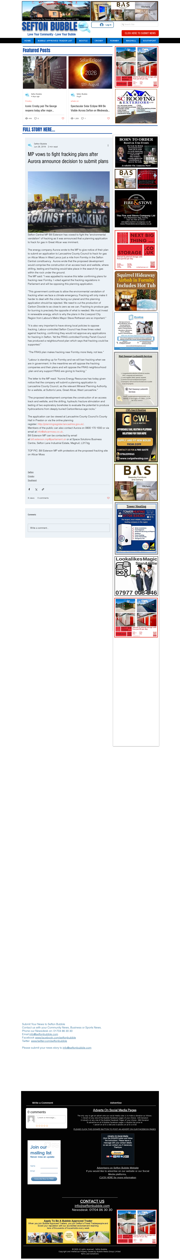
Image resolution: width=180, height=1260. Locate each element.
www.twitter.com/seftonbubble (49, 1041)
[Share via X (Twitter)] (36, 489)
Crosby (28, 101)
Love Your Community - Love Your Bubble (51, 34)
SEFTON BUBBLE (49, 26)
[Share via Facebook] (29, 489)
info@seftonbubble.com (43, 1034)
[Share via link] (43, 489)
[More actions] (108, 145)
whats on (75, 101)
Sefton (31, 472)
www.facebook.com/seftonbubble (55, 1037)
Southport (32, 480)
